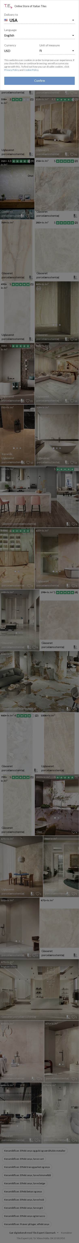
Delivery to (11, 14)
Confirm (39, 80)
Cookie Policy (31, 69)
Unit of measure (50, 45)
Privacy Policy (11, 69)
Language (10, 30)
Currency (10, 45)
